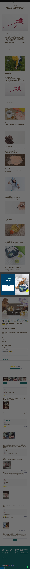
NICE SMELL (8, 285)
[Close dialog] (28, 274)
